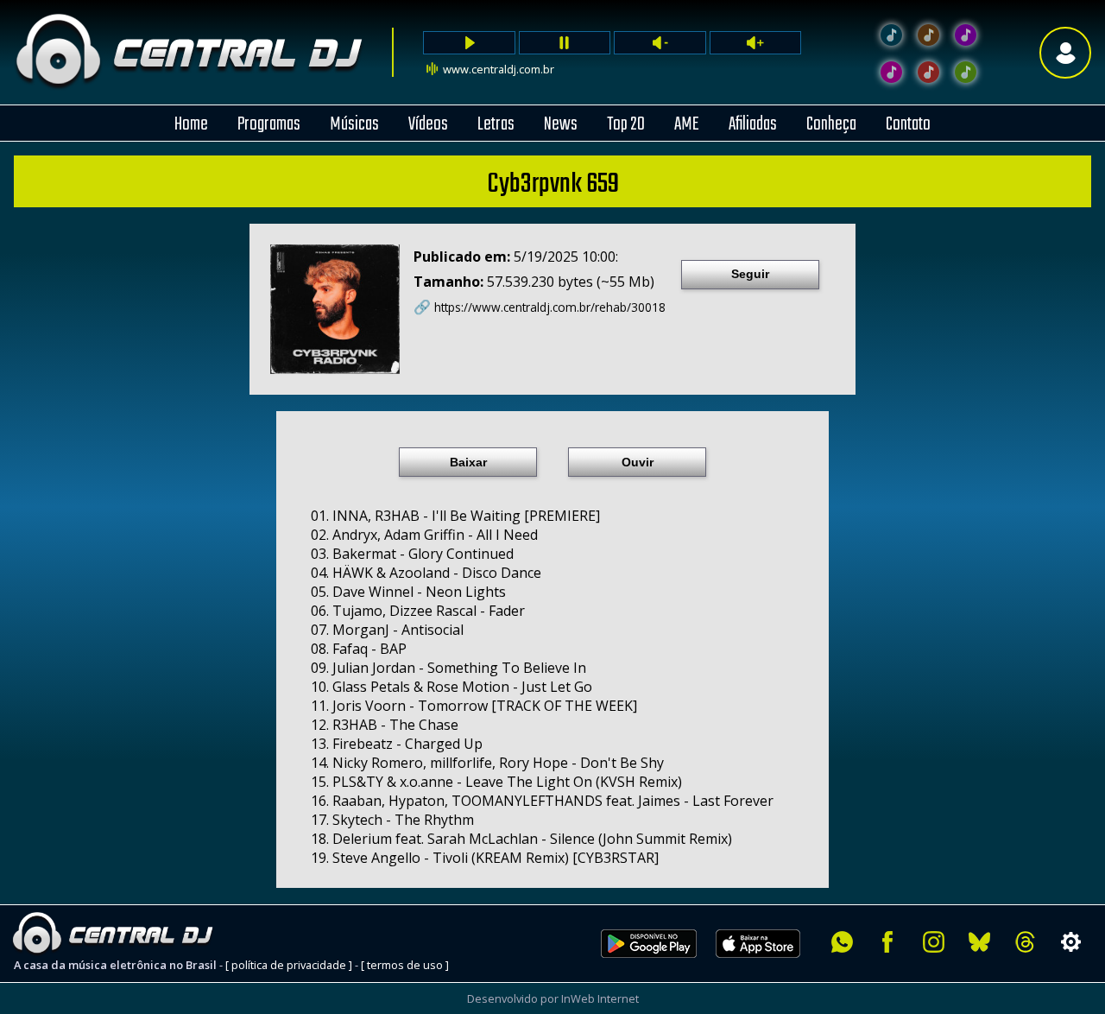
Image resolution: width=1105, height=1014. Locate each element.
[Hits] (928, 35)
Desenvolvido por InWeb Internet (553, 998)
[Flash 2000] (891, 72)
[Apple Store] (767, 967)
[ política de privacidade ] (288, 965)
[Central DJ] (891, 35)
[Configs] (1071, 942)
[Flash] (965, 35)
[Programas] (965, 72)
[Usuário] (1065, 52)
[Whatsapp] (842, 942)
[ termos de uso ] (405, 965)
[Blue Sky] (979, 942)
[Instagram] (933, 942)
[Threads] (1025, 942)
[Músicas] (928, 72)
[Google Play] (649, 967)
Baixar (468, 462)
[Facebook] (888, 942)
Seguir (750, 274)
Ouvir (638, 462)
